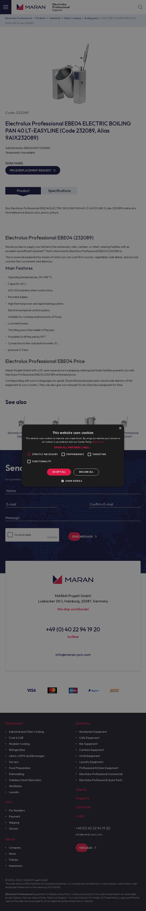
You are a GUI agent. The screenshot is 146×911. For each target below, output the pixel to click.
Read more (98, 441)
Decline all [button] (86, 472)
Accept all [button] (59, 472)
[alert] (73, 455)
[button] (73, 447)
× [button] (120, 428)
